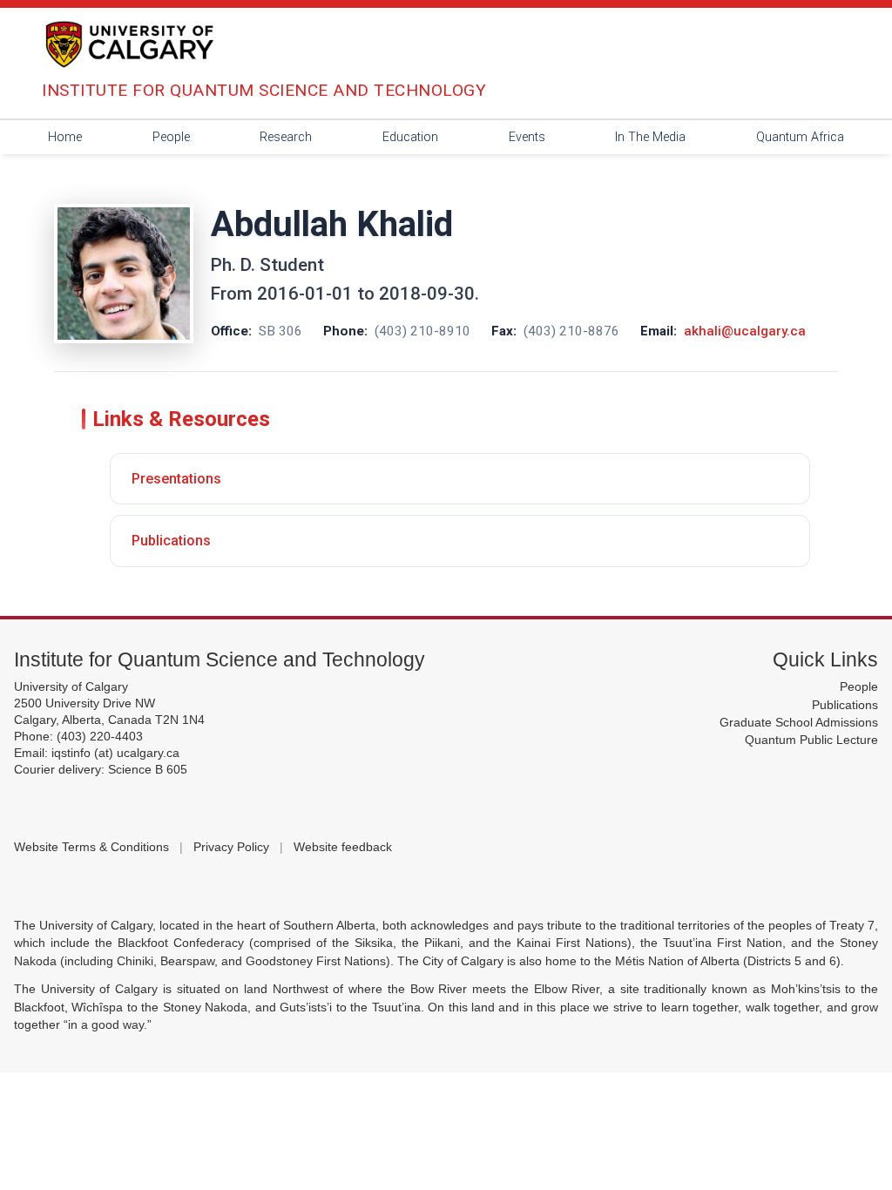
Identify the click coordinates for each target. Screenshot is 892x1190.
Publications (171, 540)
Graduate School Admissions (799, 722)
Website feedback (343, 847)
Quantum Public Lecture (811, 740)
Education (410, 137)
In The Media (650, 137)
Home (65, 137)
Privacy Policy (231, 847)
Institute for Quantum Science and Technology (219, 659)
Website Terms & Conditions (91, 847)
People (171, 137)
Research (286, 137)
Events (527, 137)
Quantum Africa (800, 137)
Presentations (176, 478)
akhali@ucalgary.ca (745, 331)
